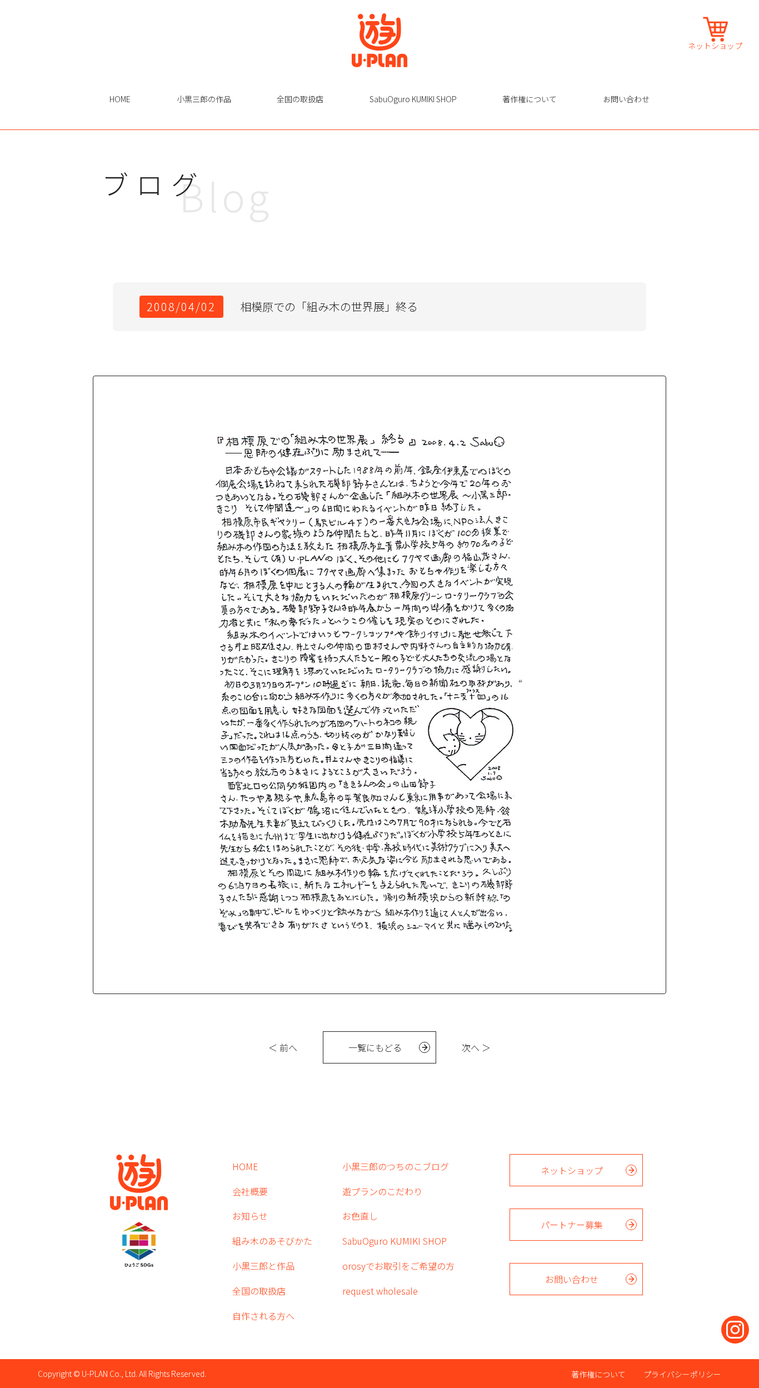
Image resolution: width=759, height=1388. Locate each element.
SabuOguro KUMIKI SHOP (413, 98)
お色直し (360, 1215)
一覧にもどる (375, 1047)
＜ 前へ (282, 1047)
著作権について (529, 98)
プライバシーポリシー (682, 1374)
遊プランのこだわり (382, 1191)
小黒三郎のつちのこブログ (395, 1166)
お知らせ (250, 1215)
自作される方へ (263, 1315)
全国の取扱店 (300, 98)
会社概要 (250, 1191)
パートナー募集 (572, 1224)
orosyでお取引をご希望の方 (398, 1265)
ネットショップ (715, 44)
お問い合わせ (626, 98)
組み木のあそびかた (272, 1240)
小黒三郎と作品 (263, 1265)
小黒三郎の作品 (204, 98)
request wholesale (380, 1290)
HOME (120, 98)
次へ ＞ (476, 1047)
